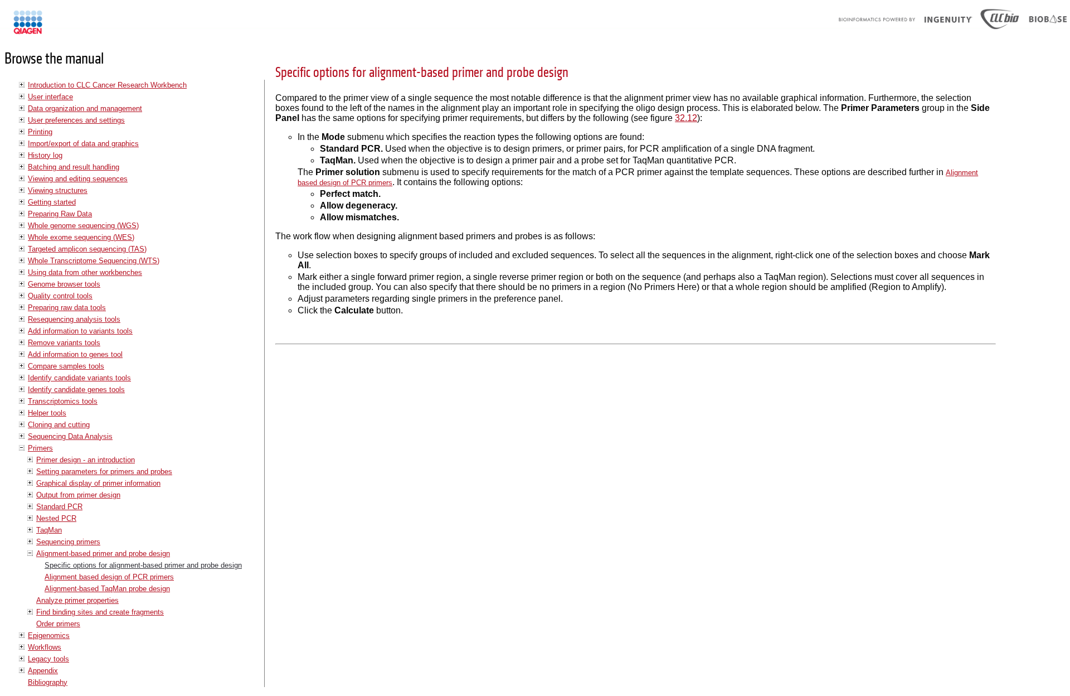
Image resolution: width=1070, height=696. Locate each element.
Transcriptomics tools (63, 401)
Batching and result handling (73, 167)
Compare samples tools (66, 366)
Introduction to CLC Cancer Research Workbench (107, 85)
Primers (40, 448)
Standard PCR (59, 506)
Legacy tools (48, 659)
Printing (40, 132)
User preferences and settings (76, 120)
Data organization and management (85, 108)
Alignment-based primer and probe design (103, 553)
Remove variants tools (64, 343)
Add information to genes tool (75, 354)
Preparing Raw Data (60, 214)
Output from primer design (78, 495)
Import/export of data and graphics (83, 143)
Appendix (43, 670)
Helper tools (47, 413)
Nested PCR (56, 518)
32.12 (686, 118)
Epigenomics (49, 635)
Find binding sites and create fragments (100, 612)
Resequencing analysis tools (74, 319)
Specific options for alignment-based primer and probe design (143, 565)
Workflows (44, 647)
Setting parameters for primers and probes (104, 471)
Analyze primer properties (77, 600)
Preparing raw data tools (67, 307)
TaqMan (49, 530)
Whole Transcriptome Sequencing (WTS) (93, 261)
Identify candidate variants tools (79, 378)
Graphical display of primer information (98, 483)
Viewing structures (57, 190)
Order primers (58, 624)
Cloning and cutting (59, 424)
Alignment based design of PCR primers (109, 577)
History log (45, 155)
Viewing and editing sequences (78, 179)
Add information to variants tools (80, 331)
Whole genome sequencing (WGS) (83, 225)
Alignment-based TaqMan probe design (107, 588)
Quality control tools (60, 296)
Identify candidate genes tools (76, 389)
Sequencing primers (68, 542)
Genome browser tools (64, 284)
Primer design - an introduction (85, 460)
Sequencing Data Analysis (70, 436)
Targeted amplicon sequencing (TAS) (87, 249)
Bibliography (47, 682)
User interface (50, 97)
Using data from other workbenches (85, 272)
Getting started (52, 202)
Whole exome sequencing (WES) (81, 237)
